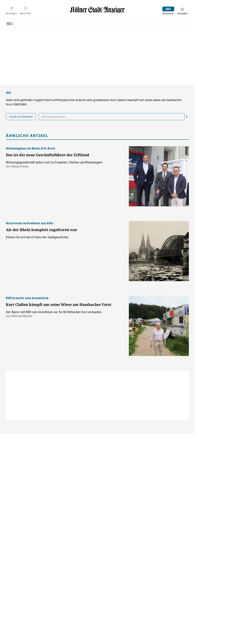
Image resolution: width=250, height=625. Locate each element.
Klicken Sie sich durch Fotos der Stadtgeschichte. (37, 237)
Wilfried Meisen (22, 316)
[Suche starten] (186, 116)
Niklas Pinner (20, 166)
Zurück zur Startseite (21, 116)
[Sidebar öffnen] (9, 23)
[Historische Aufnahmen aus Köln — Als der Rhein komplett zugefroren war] (159, 251)
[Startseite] (97, 10)
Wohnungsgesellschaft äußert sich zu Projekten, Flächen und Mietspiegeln (54, 162)
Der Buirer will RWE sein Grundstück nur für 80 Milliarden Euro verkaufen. (54, 312)
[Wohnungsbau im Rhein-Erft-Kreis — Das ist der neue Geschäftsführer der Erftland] (159, 176)
